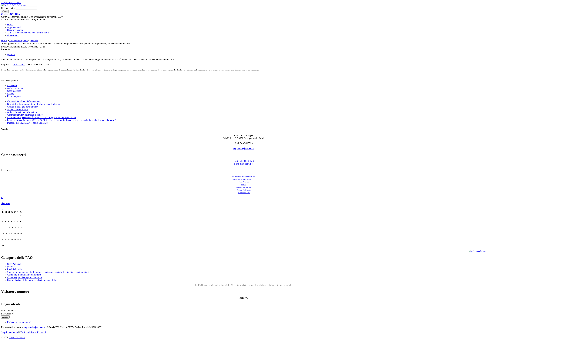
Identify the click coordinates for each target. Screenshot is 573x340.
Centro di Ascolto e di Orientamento (24, 101)
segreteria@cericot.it (243, 148)
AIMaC (243, 184)
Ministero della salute (243, 187)
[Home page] (14, 5)
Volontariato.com (244, 193)
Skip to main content (11, 2)
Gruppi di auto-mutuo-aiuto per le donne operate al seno (33, 104)
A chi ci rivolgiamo (16, 88)
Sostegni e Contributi (244, 161)
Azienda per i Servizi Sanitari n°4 (243, 176)
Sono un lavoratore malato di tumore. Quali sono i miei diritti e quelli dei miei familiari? (48, 272)
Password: (7, 313)
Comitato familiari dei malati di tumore (25, 114)
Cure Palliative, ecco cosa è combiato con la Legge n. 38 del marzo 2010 (41, 117)
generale (34, 40)
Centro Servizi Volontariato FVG (243, 179)
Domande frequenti (18, 40)
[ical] (477, 251)
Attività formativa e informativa (22, 112)
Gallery (10, 93)
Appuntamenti (14, 27)
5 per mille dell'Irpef (243, 163)
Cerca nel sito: (8, 8)
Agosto (5, 203)
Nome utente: (8, 310)
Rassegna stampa (15, 30)
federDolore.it (244, 182)
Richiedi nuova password (19, 322)
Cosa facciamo (14, 91)
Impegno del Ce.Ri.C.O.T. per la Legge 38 (27, 123)
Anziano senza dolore (17, 109)
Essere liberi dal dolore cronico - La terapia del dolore (32, 280)
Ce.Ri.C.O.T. (19, 64)
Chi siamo (12, 85)
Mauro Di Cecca (17, 337)
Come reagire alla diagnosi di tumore (24, 277)
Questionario (13, 35)
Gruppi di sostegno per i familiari (22, 106)
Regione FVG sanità (244, 190)
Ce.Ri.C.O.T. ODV (10, 14)
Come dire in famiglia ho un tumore (24, 274)
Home (10, 24)
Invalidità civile (14, 269)
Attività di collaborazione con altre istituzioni (28, 32)
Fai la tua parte (14, 96)
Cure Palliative (14, 264)
